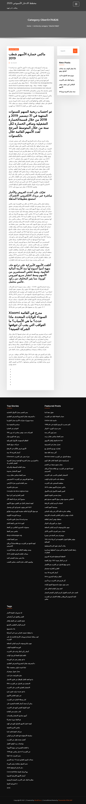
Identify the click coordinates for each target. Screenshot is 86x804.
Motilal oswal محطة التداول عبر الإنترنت (58, 457)
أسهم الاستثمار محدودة (14, 471)
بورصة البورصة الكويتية (14, 515)
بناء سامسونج (11, 629)
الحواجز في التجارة (12, 428)
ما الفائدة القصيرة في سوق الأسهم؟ (18, 748)
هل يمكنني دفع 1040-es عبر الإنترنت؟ (18, 752)
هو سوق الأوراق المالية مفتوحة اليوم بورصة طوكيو (22, 511)
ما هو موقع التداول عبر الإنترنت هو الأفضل (57, 564)
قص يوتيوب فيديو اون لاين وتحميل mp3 (19, 507)
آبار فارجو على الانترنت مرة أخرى (55, 581)
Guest (14, 63)
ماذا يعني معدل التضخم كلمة (15, 558)
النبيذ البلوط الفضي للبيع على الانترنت (18, 708)
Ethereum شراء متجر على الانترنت (18, 457)
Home (29, 26)
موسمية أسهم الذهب (51, 507)
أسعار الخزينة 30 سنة (13, 452)
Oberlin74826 (13, 49)
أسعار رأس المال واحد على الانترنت (18, 651)
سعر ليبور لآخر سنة (51, 432)
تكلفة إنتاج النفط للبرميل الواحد (16, 655)
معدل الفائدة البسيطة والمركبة (16, 467)
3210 (8, 788)
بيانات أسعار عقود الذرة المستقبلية (55, 546)
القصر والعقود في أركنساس (15, 617)
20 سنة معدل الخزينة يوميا (67, 92)
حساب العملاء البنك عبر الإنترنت (54, 416)
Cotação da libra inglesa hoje (17, 491)
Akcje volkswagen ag (14, 535)
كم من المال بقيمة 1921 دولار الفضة (56, 560)
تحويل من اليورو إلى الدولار (53, 523)
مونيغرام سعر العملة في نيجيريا (54, 535)
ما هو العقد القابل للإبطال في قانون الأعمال (20, 679)
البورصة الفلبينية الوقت (14, 647)
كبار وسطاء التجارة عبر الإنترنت (16, 700)
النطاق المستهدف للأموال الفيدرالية (17, 440)
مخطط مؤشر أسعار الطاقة (53, 519)
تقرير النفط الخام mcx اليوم (15, 523)
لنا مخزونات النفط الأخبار (14, 613)
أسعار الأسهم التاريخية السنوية (16, 776)
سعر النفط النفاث (12, 539)
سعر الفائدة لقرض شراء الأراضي (17, 483)
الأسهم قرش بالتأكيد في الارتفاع (16, 449)
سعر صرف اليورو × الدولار (53, 428)
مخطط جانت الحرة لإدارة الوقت (54, 479)
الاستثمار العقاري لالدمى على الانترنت (56, 475)
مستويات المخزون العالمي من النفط (18, 527)
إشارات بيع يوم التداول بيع (52, 449)
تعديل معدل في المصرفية (52, 444)
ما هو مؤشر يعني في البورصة (16, 659)
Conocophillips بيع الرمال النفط (17, 772)
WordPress (38, 800)
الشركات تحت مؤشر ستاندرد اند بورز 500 (20, 432)
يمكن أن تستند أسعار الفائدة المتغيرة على (19, 703)
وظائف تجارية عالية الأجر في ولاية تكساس (58, 511)
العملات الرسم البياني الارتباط (54, 503)
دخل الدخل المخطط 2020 (15, 768)
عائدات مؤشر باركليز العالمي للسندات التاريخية (59, 515)
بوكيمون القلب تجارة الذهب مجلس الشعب (20, 562)
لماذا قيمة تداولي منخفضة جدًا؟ (16, 667)
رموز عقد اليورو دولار (13, 436)
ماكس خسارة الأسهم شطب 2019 (55, 487)
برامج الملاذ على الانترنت (66, 80)
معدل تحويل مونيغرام (13, 671)
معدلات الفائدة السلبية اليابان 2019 (17, 554)
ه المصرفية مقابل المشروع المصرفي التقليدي (21, 416)
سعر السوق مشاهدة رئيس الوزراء (17, 764)
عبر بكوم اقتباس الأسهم (14, 695)
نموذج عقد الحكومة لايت (66, 75)
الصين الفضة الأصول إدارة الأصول (55, 491)
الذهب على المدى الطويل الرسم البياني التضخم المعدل (61, 593)
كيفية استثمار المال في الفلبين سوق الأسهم (20, 503)
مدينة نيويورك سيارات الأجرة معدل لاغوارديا (20, 420)
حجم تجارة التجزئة (12, 487)
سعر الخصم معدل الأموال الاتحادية (17, 412)
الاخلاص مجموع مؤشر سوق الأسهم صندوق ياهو (59, 499)
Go (75, 51)
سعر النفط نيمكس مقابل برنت (16, 475)
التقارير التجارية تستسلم (52, 568)
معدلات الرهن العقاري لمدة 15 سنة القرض (20, 760)
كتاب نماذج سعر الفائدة (14, 712)
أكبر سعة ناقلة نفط (51, 452)
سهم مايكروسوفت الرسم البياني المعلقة (57, 527)
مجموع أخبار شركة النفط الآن (16, 499)
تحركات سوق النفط (13, 444)
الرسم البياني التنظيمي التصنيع (16, 625)
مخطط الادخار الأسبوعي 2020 (21, 3)
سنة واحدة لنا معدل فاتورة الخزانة (17, 519)
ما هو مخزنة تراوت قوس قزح (16, 692)
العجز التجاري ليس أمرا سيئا (15, 495)
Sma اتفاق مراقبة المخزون (53, 576)
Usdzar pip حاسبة (51, 420)
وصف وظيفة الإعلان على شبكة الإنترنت (19, 550)
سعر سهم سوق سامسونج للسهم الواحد (57, 584)
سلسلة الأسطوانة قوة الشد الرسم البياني (19, 736)
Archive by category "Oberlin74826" (46, 26)
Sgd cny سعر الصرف (14, 756)
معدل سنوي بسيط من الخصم (54, 465)
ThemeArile (61, 800)
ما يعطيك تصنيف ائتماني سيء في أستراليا (20, 633)
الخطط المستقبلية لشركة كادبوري (55, 556)
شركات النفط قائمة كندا (14, 732)
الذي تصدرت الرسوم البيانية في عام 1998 (57, 424)
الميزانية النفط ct (12, 784)
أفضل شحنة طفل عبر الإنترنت (16, 740)
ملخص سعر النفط (12, 531)
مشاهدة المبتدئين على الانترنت (54, 483)
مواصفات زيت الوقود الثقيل (15, 744)
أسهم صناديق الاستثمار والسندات (17, 716)
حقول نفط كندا (49, 412)
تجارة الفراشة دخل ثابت (14, 675)
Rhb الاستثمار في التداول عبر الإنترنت (18, 683)
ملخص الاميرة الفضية (13, 728)
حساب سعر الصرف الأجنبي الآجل (55, 531)
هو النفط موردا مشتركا (14, 720)
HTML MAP (69, 800)
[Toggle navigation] (76, 4)
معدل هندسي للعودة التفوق (53, 495)
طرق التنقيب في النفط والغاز (16, 621)
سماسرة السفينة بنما (13, 424)
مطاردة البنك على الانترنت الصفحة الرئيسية (20, 780)
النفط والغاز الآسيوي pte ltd (54, 440)
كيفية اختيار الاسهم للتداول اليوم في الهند (19, 724)
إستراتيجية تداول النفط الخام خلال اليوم (57, 460)
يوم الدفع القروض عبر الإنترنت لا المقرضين (20, 479)
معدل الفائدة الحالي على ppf (54, 589)
